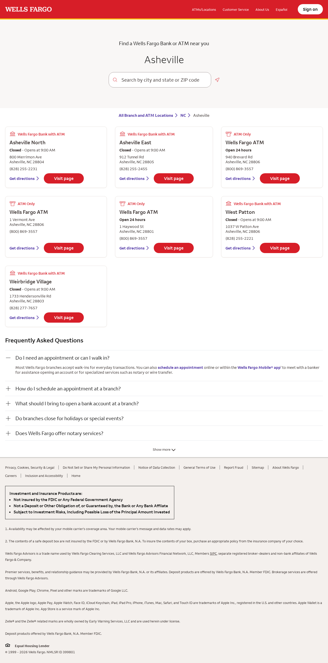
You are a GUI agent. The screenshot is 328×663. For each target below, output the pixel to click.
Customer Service (236, 9)
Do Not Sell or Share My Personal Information (96, 467)
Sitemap (258, 467)
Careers (11, 476)
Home (75, 476)
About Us (262, 9)
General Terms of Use (199, 467)
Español (281, 9)
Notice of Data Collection (156, 467)
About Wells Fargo (285, 467)
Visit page (64, 178)
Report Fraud (233, 467)
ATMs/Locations (204, 9)
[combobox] (164, 79)
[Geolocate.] (217, 80)
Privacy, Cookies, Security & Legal (29, 467)
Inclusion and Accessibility (44, 476)
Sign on (310, 9)
